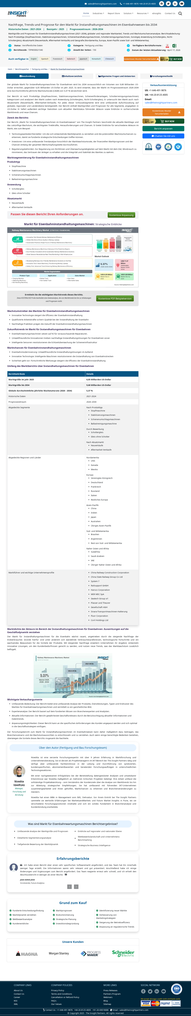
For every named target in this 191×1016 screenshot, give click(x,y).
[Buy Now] (171, 59)
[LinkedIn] (175, 3)
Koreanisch (96, 59)
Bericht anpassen (163, 128)
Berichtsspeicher (22, 69)
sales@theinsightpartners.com (102, 3)
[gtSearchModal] (180, 14)
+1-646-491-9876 (130, 3)
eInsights (156, 13)
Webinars (107, 997)
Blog (105, 1000)
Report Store (114, 13)
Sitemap (107, 1004)
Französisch (57, 59)
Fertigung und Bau (40, 69)
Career (17, 997)
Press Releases (110, 990)
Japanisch (83, 59)
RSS (15, 1000)
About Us (18, 990)
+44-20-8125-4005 (147, 3)
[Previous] (62, 886)
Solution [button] (128, 13)
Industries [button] (97, 13)
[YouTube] (181, 3)
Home (86, 13)
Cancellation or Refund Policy (65, 997)
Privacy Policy (57, 990)
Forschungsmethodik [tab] (162, 76)
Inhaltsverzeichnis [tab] (73, 76)
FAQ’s (53, 1000)
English (33, 59)
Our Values (56, 1004)
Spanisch (44, 59)
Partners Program (112, 994)
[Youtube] (164, 993)
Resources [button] (142, 13)
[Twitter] (168, 3)
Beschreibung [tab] (28, 76)
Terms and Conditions (61, 994)
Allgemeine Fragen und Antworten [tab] (117, 76)
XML (16, 1004)
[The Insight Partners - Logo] (18, 13)
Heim (10, 69)
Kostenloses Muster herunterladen (140, 59)
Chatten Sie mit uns (164, 136)
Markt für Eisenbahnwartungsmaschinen (67, 69)
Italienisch (71, 59)
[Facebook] (161, 3)
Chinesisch (109, 59)
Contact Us (170, 13)
